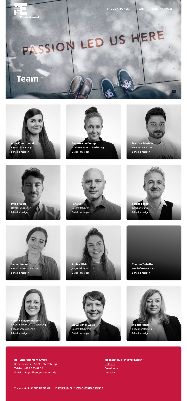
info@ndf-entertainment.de (39, 372)
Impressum (65, 387)
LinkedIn (110, 364)
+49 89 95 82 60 (33, 368)
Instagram (111, 372)
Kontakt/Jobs (162, 8)
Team (141, 8)
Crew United (112, 368)
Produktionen (118, 8)
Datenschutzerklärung (89, 387)
